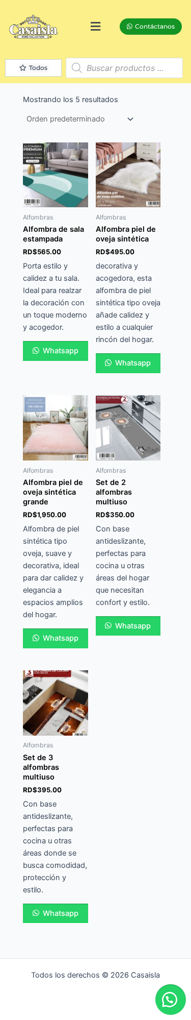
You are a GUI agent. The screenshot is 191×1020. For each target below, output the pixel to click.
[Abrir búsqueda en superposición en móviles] (124, 68)
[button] (95, 26)
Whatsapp (59, 350)
